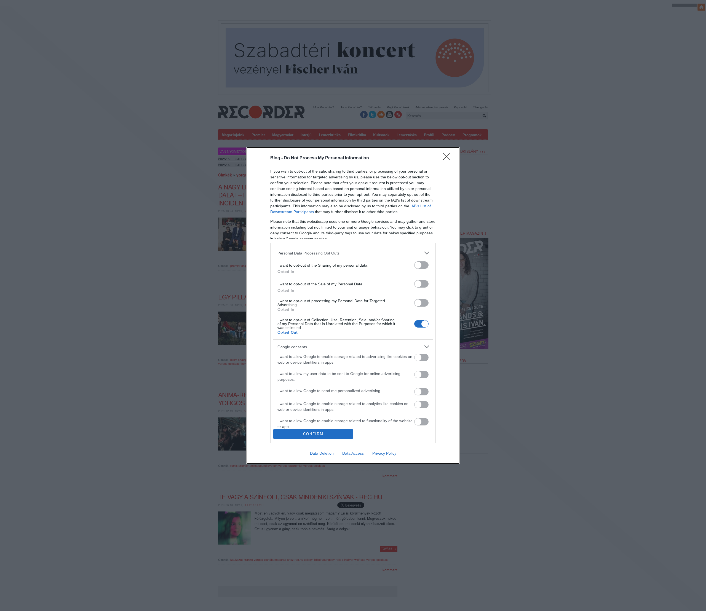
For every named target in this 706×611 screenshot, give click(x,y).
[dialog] (353, 305)
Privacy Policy (384, 453)
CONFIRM (313, 434)
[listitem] (353, 253)
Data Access (353, 453)
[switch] (421, 265)
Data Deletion (322, 453)
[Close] (448, 158)
